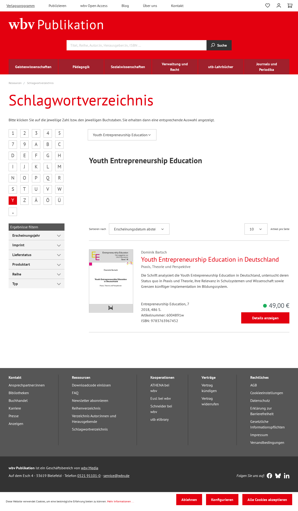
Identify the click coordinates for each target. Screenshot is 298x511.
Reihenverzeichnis (86, 408)
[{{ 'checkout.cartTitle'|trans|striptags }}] (290, 5)
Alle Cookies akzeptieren (267, 499)
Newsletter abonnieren (90, 400)
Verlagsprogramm (21, 5)
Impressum (259, 434)
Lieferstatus (21, 254)
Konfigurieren (222, 499)
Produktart (21, 264)
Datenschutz (260, 400)
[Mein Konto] (279, 5)
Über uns (150, 5)
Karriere (15, 408)
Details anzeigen (265, 318)
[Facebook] (268, 476)
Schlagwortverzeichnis (90, 429)
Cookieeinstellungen (266, 392)
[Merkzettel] (267, 5)
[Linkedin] (285, 476)
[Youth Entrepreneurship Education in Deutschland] (111, 281)
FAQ (75, 392)
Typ (15, 283)
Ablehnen (189, 499)
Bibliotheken (19, 392)
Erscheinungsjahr (26, 235)
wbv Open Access (94, 5)
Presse (14, 416)
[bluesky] (277, 476)
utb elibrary (159, 419)
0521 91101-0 (89, 475)
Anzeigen (16, 423)
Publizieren (57, 5)
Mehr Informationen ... (120, 501)
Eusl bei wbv (160, 398)
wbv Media (89, 468)
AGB (253, 385)
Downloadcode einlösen (91, 385)
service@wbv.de (116, 475)
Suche (222, 45)
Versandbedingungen (267, 442)
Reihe (16, 274)
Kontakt (177, 5)
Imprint (18, 245)
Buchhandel (18, 400)
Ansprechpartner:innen (27, 385)
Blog (125, 5)
